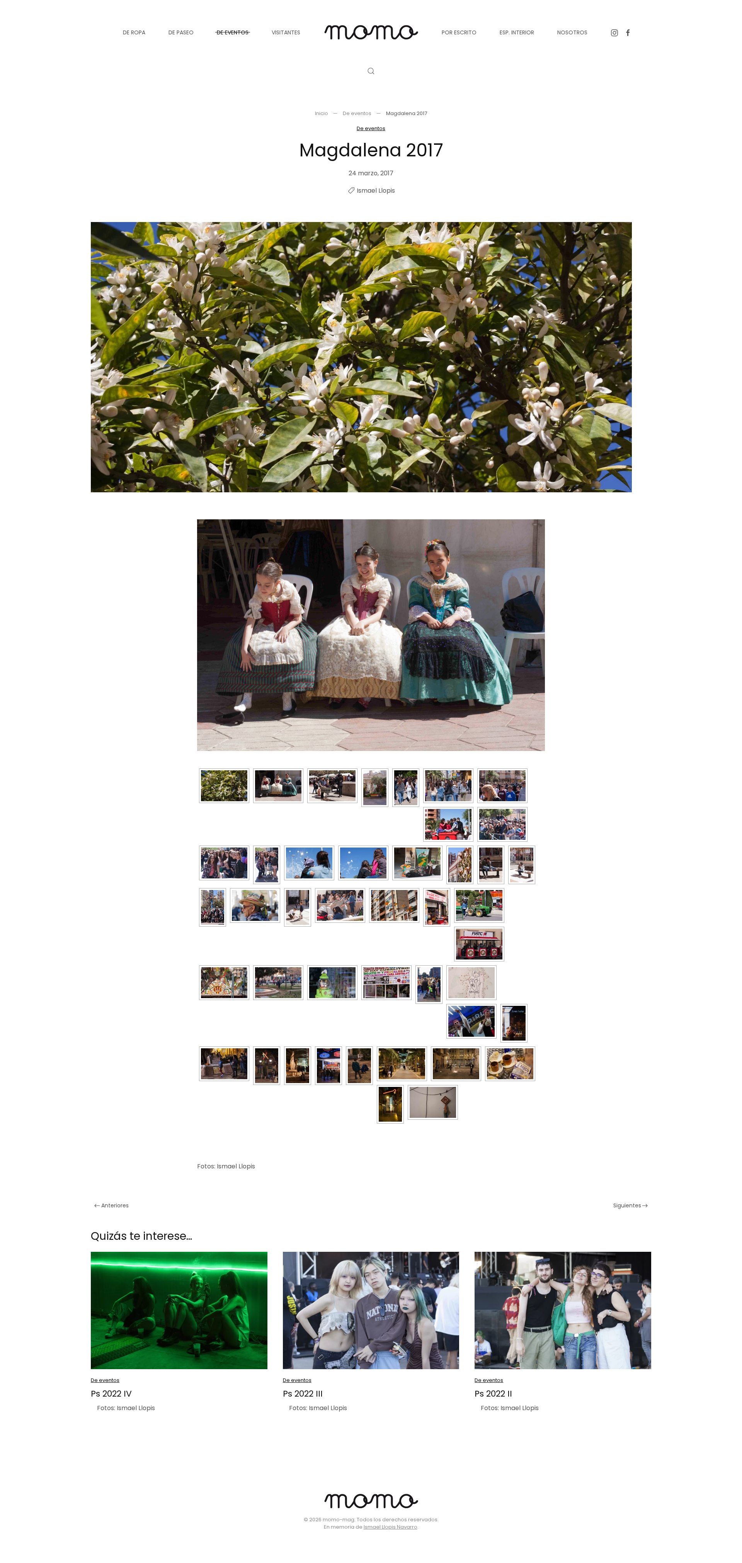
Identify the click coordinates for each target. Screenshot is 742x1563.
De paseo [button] (181, 32)
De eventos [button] (232, 32)
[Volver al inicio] (371, 32)
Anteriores (115, 1205)
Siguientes (627, 1205)
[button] (371, 71)
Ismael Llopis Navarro (390, 1527)
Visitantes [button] (286, 32)
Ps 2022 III (303, 1394)
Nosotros (572, 32)
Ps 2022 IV (111, 1394)
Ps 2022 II (493, 1394)
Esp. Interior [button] (517, 32)
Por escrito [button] (459, 32)
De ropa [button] (134, 32)
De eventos (371, 128)
